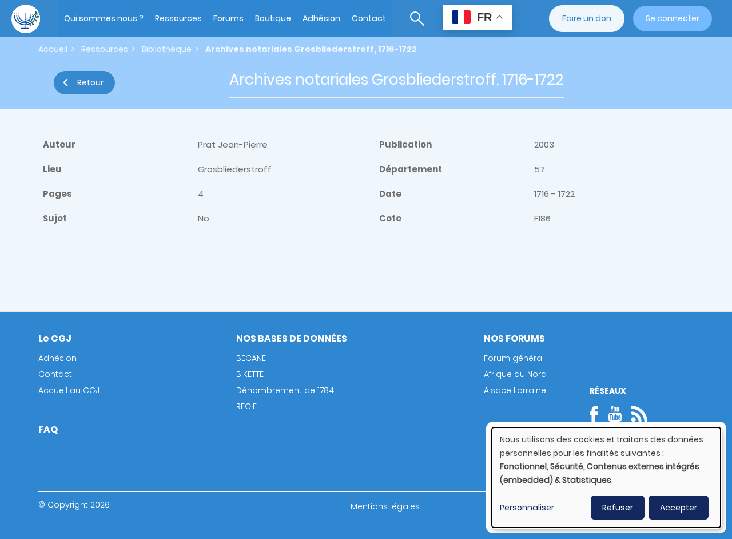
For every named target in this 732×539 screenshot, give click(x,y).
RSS (639, 414)
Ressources (178, 18)
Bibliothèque (167, 49)
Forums (228, 18)
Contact (369, 18)
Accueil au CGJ (69, 390)
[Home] (25, 19)
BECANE (251, 358)
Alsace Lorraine (515, 390)
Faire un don (586, 18)
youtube (615, 414)
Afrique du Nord (515, 374)
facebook (598, 414)
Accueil (52, 49)
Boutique (273, 18)
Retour (90, 82)
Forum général (514, 358)
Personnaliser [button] (527, 507)
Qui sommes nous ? (104, 18)
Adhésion (321, 18)
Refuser (617, 507)
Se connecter (672, 18)
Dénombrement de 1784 (285, 390)
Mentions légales (385, 506)
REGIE (246, 406)
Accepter (678, 507)
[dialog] (606, 477)
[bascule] (417, 18)
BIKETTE (250, 374)
